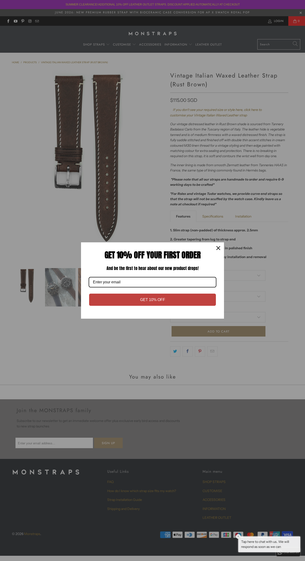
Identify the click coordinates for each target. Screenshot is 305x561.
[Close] (218, 248)
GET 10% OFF (152, 300)
